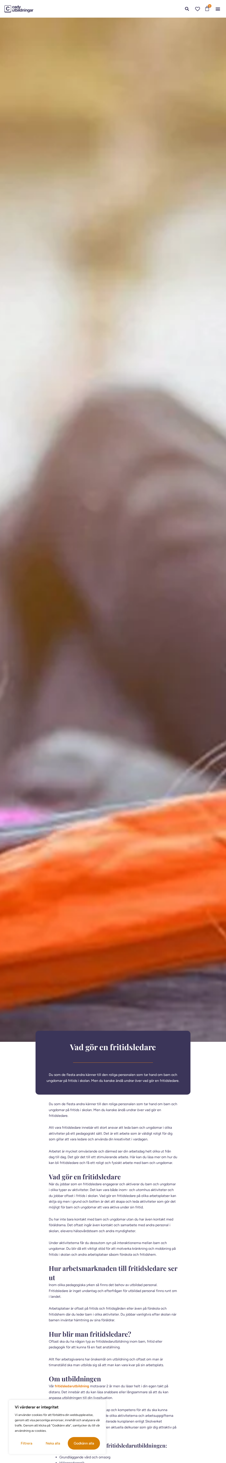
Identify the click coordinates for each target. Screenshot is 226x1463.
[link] (18, 9)
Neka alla (53, 1443)
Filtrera (26, 1443)
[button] (218, 9)
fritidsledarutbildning (72, 1386)
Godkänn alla (84, 1443)
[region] (57, 1427)
